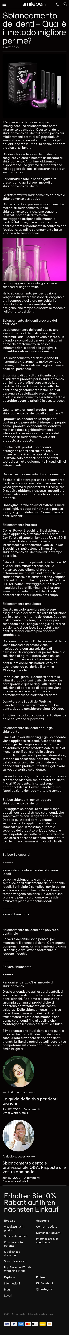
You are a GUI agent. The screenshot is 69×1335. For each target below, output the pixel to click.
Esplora (9, 1277)
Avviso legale (18, 1314)
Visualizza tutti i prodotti (14, 1228)
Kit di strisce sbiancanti (12, 1253)
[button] (57, 4)
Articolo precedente (22, 1092)
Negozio (9, 1220)
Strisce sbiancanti (15, 1236)
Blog (7, 1289)
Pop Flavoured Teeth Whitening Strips (17, 1269)
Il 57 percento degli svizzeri (23, 122)
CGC (6, 1314)
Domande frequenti (48, 1232)
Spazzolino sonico (15, 1261)
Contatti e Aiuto (46, 1226)
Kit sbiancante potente (13, 1244)
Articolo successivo (16, 1156)
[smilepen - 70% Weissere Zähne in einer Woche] (34, 4)
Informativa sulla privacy (40, 1314)
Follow (40, 1277)
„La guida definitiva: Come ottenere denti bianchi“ (33, 514)
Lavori (8, 1295)
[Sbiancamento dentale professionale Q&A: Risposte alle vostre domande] (18, 1135)
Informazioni (12, 1283)
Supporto (42, 1220)
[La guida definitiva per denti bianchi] (18, 1071)
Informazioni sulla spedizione (47, 1240)
